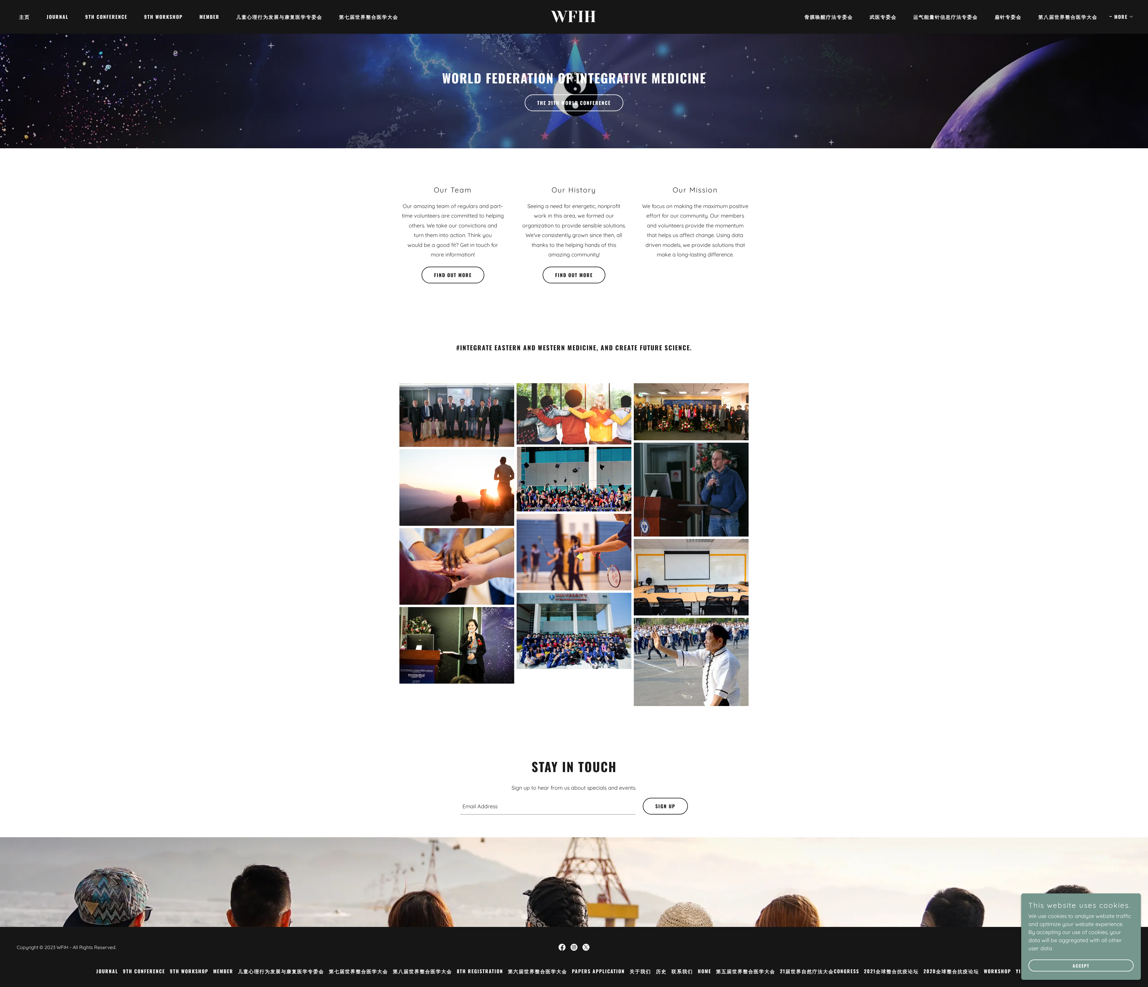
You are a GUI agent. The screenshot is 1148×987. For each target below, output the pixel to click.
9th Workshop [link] (163, 16)
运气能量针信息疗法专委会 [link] (945, 16)
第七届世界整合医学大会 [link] (368, 16)
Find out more (453, 275)
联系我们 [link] (682, 971)
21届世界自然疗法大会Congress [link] (819, 971)
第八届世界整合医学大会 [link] (1067, 16)
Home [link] (704, 971)
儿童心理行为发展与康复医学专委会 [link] (279, 16)
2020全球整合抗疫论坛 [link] (951, 971)
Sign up (665, 806)
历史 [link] (661, 971)
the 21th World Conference (574, 102)
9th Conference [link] (106, 16)
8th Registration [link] (480, 971)
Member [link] (209, 16)
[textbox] (548, 806)
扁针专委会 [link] (1008, 16)
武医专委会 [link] (883, 16)
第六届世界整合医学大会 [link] (537, 971)
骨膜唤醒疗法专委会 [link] (828, 16)
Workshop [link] (997, 971)
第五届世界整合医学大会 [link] (745, 971)
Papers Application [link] (598, 971)
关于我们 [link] (640, 971)
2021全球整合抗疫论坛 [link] (891, 971)
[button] (1121, 16)
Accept (1081, 965)
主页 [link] (24, 16)
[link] (574, 20)
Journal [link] (57, 16)
